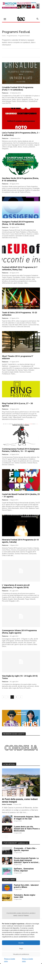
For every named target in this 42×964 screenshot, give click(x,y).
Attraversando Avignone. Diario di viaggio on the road (26, 817)
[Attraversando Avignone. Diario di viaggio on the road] (7, 819)
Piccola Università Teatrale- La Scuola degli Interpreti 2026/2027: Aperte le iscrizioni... (27, 860)
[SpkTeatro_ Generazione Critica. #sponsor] (7, 871)
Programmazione (12, 36)
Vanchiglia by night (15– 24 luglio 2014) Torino (20, 677)
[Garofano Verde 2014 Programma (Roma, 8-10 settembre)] (21, 164)
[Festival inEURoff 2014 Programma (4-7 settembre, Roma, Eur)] (21, 253)
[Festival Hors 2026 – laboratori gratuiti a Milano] (7, 887)
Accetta (21, 943)
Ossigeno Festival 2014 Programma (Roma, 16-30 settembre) (18, 223)
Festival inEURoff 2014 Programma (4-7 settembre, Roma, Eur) (19, 268)
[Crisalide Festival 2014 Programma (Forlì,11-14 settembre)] (21, 73)
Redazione (5, 93)
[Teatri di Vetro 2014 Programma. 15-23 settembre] (21, 298)
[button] (37, 18)
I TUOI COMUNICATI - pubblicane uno (15, 843)
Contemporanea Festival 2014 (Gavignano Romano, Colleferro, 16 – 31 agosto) (20, 450)
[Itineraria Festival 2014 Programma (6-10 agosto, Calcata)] (21, 525)
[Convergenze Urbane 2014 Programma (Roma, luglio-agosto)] (21, 616)
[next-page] (20, 697)
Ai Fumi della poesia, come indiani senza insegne (20, 800)
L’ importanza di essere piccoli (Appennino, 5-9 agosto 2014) (16, 586)
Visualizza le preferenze (21, 954)
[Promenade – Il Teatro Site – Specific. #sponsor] (7, 850)
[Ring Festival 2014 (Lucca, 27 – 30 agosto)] (21, 389)
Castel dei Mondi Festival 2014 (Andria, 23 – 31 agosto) (21, 495)
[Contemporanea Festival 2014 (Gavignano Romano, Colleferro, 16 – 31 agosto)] (21, 434)
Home (4, 36)
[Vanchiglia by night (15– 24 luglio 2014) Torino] (21, 661)
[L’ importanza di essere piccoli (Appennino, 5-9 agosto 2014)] (21, 571)
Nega (21, 948)
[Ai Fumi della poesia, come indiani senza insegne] (21, 782)
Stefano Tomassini (7, 804)
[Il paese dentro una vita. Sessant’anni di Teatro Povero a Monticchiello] (7, 829)
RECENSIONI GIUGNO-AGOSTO (13, 734)
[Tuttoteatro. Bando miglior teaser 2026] (7, 897)
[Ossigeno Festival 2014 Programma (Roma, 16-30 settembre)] (21, 207)
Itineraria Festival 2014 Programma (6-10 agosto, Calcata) (20, 541)
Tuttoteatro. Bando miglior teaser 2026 (24, 896)
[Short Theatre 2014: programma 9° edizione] (21, 342)
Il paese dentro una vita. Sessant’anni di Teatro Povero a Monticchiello (27, 828)
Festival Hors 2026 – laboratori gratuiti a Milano (26, 886)
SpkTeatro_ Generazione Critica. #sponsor (24, 869)
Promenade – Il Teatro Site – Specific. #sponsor (25, 849)
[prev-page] (4, 697)
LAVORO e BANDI (9, 880)
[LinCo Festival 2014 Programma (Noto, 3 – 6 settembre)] (21, 118)
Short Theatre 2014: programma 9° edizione (17, 357)
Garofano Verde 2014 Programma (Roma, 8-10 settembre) (20, 179)
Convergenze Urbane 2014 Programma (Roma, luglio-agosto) (19, 631)
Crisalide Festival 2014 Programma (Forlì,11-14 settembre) (17, 88)
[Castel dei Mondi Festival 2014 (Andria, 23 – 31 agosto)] (21, 480)
